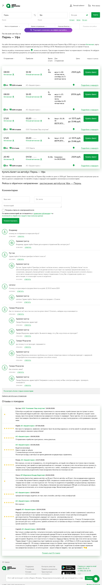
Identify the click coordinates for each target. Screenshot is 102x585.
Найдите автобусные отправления (14, 396)
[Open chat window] (96, 579)
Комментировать (10, 221)
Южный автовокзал (33, 74)
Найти (95, 15)
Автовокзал (90, 44)
